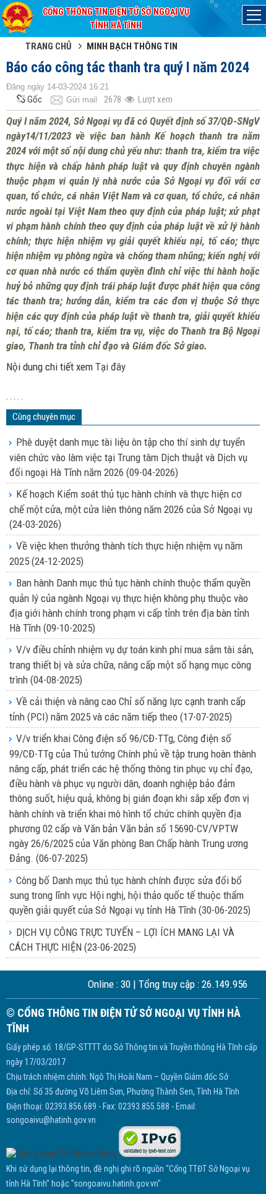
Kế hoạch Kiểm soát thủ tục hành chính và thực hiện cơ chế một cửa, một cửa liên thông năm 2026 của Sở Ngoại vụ (130, 509)
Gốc (34, 99)
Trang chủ (48, 46)
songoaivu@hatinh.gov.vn (51, 1120)
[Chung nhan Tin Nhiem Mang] (61, 1153)
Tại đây (110, 367)
